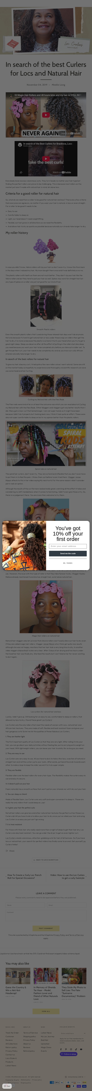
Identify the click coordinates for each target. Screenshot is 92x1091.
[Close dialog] (87, 523)
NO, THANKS (67, 563)
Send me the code (68, 553)
